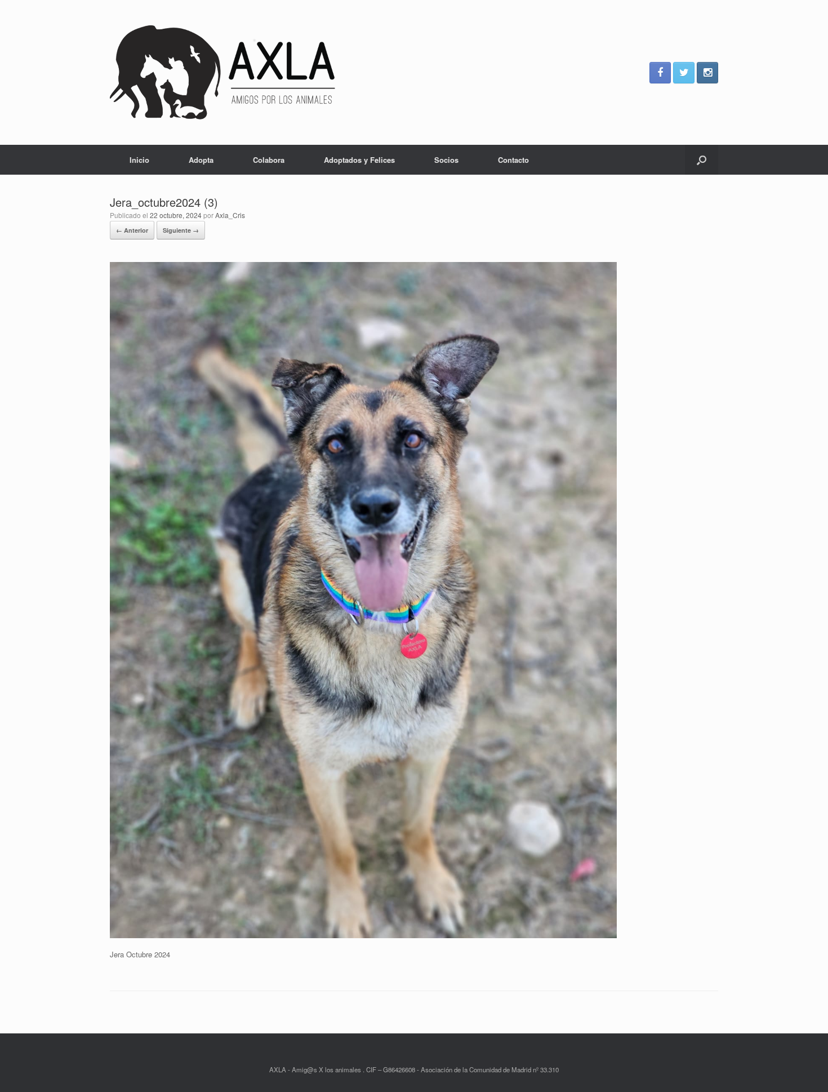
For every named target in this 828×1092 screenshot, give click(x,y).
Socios (446, 159)
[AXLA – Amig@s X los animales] (222, 72)
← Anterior (132, 230)
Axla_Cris (230, 215)
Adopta (201, 159)
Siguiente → (181, 230)
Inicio (139, 159)
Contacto (513, 159)
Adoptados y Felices (359, 159)
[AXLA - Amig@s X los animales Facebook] (660, 72)
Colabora (268, 159)
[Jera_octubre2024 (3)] (363, 935)
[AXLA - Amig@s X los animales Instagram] (707, 72)
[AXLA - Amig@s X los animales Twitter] (684, 72)
